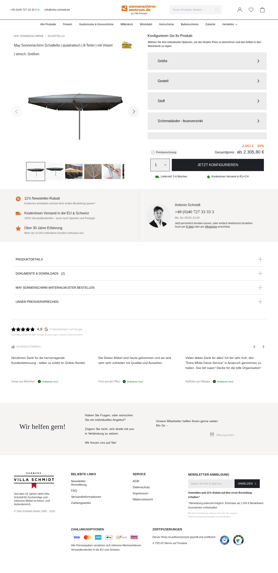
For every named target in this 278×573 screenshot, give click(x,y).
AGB (136, 481)
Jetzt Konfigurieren (217, 165)
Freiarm (67, 24)
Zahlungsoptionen (87, 529)
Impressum (140, 493)
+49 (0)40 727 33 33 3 (23, 9)
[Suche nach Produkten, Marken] (217, 9)
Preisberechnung (166, 152)
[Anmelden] (239, 9)
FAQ (74, 490)
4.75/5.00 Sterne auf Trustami (169, 543)
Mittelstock (127, 24)
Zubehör (210, 24)
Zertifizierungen (167, 529)
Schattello (56, 36)
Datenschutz (141, 487)
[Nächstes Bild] (133, 111)
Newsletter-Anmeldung (79, 482)
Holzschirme (166, 24)
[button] (207, 61)
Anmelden (245, 483)
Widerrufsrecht (143, 499)
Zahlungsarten (81, 503)
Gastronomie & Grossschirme (96, 24)
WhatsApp (211, 226)
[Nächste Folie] (263, 346)
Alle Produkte (48, 24)
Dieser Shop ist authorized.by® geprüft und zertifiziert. (184, 537)
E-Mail (190, 226)
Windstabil (146, 24)
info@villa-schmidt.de (57, 9)
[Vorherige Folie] (254, 346)
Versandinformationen (86, 496)
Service (139, 474)
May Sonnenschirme (28, 36)
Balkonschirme (190, 24)
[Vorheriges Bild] (16, 111)
